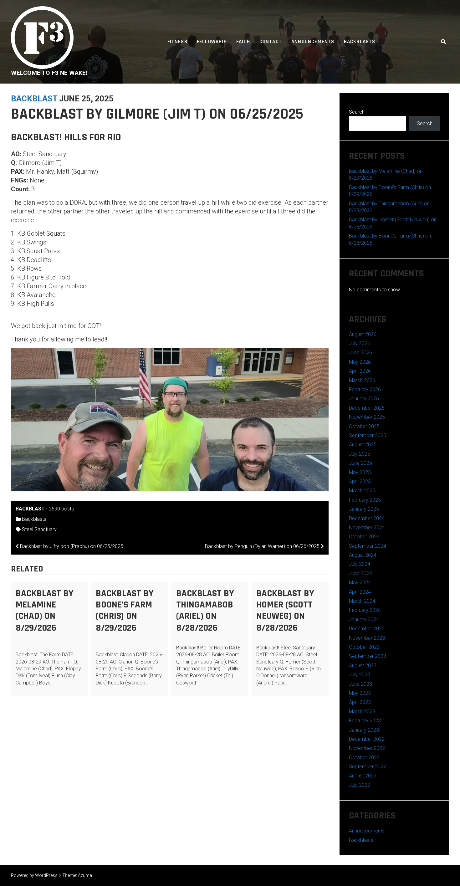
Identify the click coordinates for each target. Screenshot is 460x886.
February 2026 (365, 389)
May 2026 (360, 362)
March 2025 (362, 491)
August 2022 (362, 776)
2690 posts (61, 509)
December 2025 (367, 408)
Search (357, 112)
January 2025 (364, 509)
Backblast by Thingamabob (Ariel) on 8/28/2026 (205, 610)
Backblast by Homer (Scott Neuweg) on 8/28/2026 (285, 610)
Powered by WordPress (34, 875)
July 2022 (359, 785)
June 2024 (360, 573)
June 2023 (360, 684)
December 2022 (367, 739)
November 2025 (367, 417)
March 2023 (362, 711)
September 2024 (367, 546)
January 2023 (364, 730)
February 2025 (365, 500)
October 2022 (364, 758)
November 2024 (367, 527)
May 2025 (360, 472)
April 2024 (360, 592)
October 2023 (364, 647)
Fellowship (212, 41)
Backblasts (360, 41)
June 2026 (360, 353)
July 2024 (359, 564)
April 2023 (360, 702)
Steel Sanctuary (39, 529)
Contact (270, 41)
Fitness (177, 41)
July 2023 (359, 675)
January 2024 (364, 619)
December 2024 (367, 518)
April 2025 (360, 481)
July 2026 (359, 343)
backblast (34, 98)
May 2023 (360, 693)
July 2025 (359, 454)
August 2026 (362, 334)
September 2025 (367, 435)
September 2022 (367, 767)
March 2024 (362, 601)
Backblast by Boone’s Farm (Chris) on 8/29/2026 (125, 610)
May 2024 (360, 583)
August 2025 (362, 445)
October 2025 (364, 426)
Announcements (312, 41)
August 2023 (362, 665)
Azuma (85, 875)
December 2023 (367, 629)
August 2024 (362, 555)
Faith (243, 41)
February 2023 (365, 721)
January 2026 (364, 399)
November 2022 (367, 748)
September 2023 (367, 656)
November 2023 (367, 638)
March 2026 (362, 380)
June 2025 (360, 463)
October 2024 (364, 537)
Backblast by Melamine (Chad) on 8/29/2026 (45, 610)
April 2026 (360, 371)
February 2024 (365, 610)
